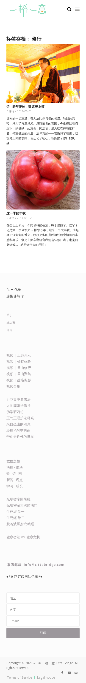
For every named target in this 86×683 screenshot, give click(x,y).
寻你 (9, 330)
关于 (9, 315)
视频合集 (13, 386)
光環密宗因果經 (18, 499)
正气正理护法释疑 (20, 418)
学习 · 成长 (14, 486)
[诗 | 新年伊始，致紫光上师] (43, 73)
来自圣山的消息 (18, 424)
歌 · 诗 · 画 (14, 473)
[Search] (67, 9)
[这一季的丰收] (43, 180)
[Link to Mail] (76, 672)
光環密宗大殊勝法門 (21, 505)
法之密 (10, 322)
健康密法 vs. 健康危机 (23, 537)
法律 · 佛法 (14, 467)
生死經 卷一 (15, 511)
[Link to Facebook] (62, 672)
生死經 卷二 (15, 517)
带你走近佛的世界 (20, 436)
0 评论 (10, 111)
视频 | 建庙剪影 (18, 380)
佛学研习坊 (15, 411)
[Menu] (77, 9)
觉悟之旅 (13, 461)
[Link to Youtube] (69, 672)
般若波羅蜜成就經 (20, 523)
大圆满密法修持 (18, 405)
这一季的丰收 (16, 213)
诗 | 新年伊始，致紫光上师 (25, 106)
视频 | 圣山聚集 (18, 373)
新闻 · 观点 (14, 479)
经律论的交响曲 (18, 430)
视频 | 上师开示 (18, 355)
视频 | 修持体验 (18, 361)
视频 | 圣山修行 (18, 367)
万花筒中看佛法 (18, 399)
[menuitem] (67, 9)
